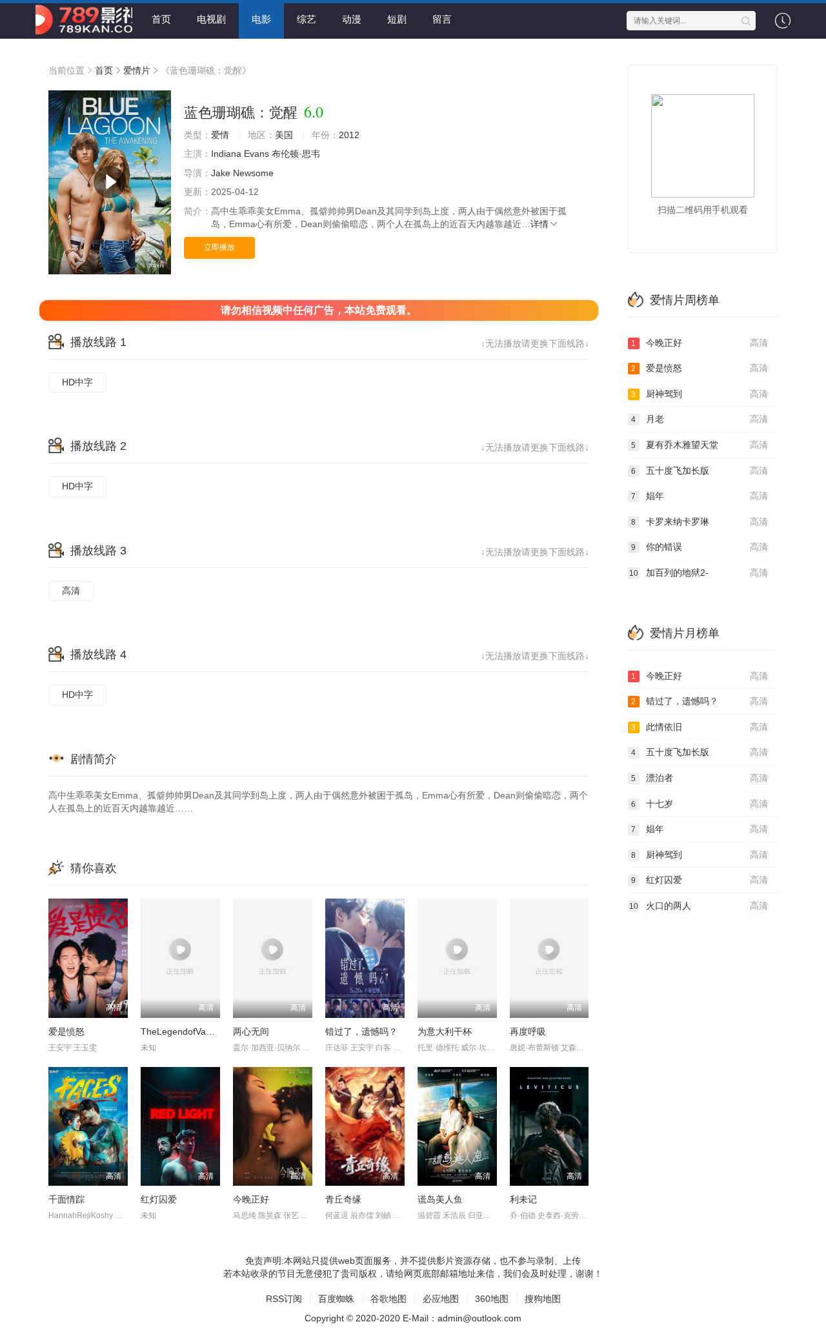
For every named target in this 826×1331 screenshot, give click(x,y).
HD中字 (77, 382)
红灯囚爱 (159, 1199)
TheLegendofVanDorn (186, 1031)
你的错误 (699, 547)
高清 (71, 590)
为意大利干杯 (445, 1031)
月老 (699, 419)
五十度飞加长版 (699, 470)
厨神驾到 (699, 394)
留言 (442, 19)
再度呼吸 (528, 1031)
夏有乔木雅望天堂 (699, 445)
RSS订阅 (284, 1299)
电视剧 (211, 19)
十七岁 (699, 803)
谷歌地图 (388, 1299)
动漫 (351, 19)
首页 (161, 19)
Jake (220, 173)
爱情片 (136, 70)
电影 (261, 19)
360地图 (492, 1299)
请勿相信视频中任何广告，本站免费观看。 (319, 310)
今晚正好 (251, 1199)
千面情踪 (66, 1199)
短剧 (397, 19)
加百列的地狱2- (699, 572)
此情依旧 (699, 727)
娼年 (699, 496)
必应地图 (441, 1299)
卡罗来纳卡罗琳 (699, 521)
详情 (539, 224)
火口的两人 (699, 905)
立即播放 (219, 247)
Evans (256, 153)
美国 (284, 135)
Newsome (253, 173)
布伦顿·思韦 (296, 153)
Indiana (226, 153)
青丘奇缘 (343, 1199)
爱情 (220, 135)
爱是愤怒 (66, 1031)
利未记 (523, 1199)
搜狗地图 (543, 1299)
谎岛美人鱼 (440, 1199)
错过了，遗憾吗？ (361, 1031)
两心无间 (251, 1031)
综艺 (306, 19)
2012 (349, 135)
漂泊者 (699, 778)
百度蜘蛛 (336, 1299)
